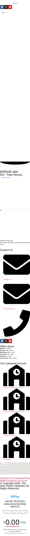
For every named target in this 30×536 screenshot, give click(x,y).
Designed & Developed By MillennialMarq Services (15, 479)
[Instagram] (6, 7)
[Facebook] (2, 7)
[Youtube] (10, 7)
